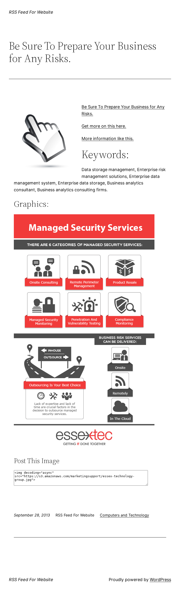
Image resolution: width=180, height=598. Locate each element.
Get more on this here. (104, 126)
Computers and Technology (124, 515)
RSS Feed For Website (31, 12)
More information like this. (108, 138)
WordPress (160, 579)
